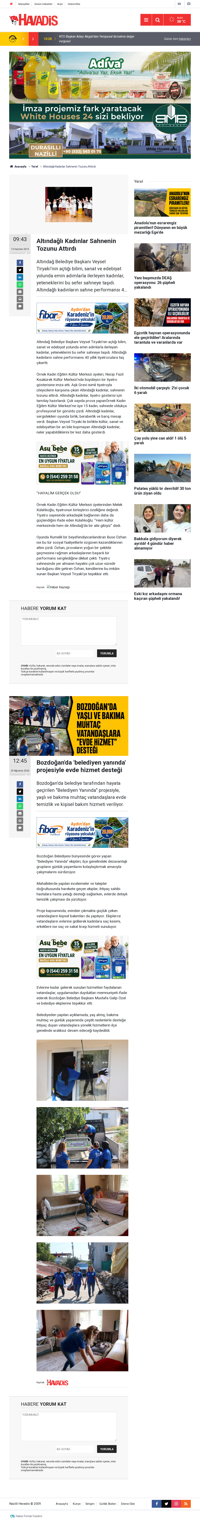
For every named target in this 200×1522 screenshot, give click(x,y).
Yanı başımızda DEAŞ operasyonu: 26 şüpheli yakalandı (96, 39)
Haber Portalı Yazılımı (29, 1516)
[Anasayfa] (11, 4)
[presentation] (23, 39)
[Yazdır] (20, 299)
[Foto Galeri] (189, 4)
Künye (77, 1504)
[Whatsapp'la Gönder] (20, 284)
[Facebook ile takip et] (157, 1504)
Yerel (34, 166)
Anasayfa (20, 166)
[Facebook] (20, 263)
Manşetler (23, 4)
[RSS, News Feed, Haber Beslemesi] (186, 1504)
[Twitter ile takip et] (166, 1504)
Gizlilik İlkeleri (107, 1504)
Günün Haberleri (43, 4)
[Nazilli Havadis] (33, 19)
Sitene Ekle (74, 4)
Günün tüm (177, 39)
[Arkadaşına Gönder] (20, 292)
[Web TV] (179, 4)
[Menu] (146, 20)
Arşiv (60, 4)
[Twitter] (20, 270)
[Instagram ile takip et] (176, 1504)
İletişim (90, 1504)
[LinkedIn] (20, 277)
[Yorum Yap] (20, 306)
